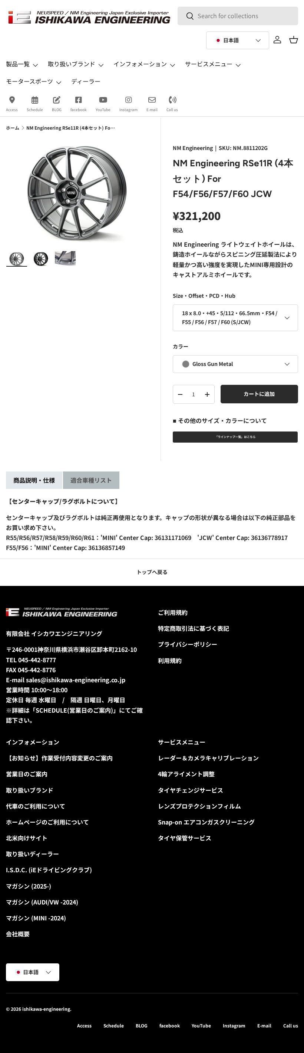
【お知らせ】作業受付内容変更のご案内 (59, 757)
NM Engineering (193, 147)
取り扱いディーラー (32, 853)
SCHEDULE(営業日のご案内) (74, 710)
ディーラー (85, 81)
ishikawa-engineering (46, 1009)
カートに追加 (259, 393)
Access (12, 109)
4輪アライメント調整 (186, 773)
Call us (172, 109)
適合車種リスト (91, 480)
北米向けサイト (26, 837)
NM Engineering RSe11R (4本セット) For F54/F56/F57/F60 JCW (70, 127)
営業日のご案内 (26, 773)
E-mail (152, 109)
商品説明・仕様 (34, 480)
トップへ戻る (152, 572)
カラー (180, 346)
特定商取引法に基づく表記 (193, 628)
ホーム (12, 127)
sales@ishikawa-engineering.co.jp (75, 679)
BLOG (57, 109)
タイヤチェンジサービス (190, 790)
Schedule (35, 109)
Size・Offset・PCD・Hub (204, 295)
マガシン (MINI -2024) (36, 917)
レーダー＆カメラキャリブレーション (208, 757)
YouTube (103, 109)
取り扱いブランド (29, 790)
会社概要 (18, 933)
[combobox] (238, 16)
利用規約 (170, 660)
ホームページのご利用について (47, 821)
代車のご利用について (35, 806)
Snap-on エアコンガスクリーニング (206, 821)
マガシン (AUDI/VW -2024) (42, 901)
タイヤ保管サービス (184, 837)
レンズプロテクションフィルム (199, 806)
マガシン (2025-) (28, 886)
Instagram (128, 109)
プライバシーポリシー (187, 644)
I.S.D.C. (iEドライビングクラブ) (49, 869)
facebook (78, 109)
